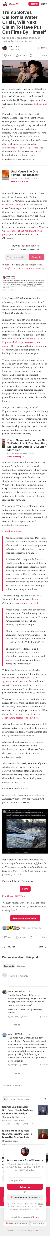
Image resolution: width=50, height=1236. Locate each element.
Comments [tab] (9, 966)
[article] (25, 1115)
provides (23, 681)
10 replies (16, 1073)
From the (7, 531)
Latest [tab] (13, 1099)
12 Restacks (36, 928)
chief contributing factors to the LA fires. (22, 716)
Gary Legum (14, 46)
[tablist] (14, 966)
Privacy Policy (33, 1209)
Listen (44, 48)
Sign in (44, 4)
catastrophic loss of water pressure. (20, 148)
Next (40, 947)
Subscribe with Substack (27, 1197)
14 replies (16, 1025)
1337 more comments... (12, 1085)
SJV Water (20, 896)
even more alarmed (28, 603)
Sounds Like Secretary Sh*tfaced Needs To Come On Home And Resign (17, 1110)
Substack (11, 1230)
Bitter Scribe (14, 991)
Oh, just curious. (10, 1140)
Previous (11, 947)
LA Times (17, 531)
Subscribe (34, 4)
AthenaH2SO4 (15, 1034)
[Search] (45, 1099)
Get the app (38, 1223)
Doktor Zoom (16, 178)
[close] (42, 1148)
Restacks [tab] (21, 966)
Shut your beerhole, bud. (14, 1117)
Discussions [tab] (23, 1099)
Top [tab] (5, 1099)
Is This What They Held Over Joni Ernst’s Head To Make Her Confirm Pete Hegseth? (17, 1134)
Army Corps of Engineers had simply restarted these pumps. (23, 342)
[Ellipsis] (46, 991)
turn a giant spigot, (12, 204)
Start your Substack (17, 1223)
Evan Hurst (19, 1120)
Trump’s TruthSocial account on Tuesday (23, 268)
